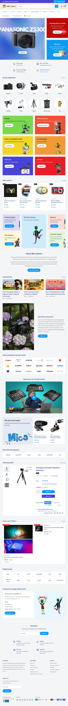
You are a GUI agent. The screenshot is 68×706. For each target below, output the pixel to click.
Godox (39, 454)
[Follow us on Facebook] (17, 700)
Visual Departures (24, 199)
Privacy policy (53, 671)
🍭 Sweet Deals (16, 15)
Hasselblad (39, 574)
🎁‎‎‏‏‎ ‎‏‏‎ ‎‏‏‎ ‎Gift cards (27, 15)
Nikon (60, 574)
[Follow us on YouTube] (27, 700)
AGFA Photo (37, 199)
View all (64, 77)
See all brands (60, 580)
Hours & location (34, 667)
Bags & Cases (6, 15)
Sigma (18, 580)
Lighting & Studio (35, 11)
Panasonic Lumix (8, 580)
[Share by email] (62, 513)
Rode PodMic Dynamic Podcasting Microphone (55, 437)
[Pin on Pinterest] (57, 513)
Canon (7, 574)
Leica (49, 574)
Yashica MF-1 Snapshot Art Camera (9, 201)
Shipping (52, 667)
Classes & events (34, 671)
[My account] (61, 6)
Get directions (10, 613)
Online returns (53, 663)
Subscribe (44, 633)
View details (63, 462)
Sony (29, 580)
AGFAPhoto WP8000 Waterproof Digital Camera (57, 201)
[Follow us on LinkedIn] (32, 700)
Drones (51, 11)
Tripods (44, 11)
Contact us (32, 665)
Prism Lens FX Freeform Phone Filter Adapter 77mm (54, 528)
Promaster (38, 475)
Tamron (39, 580)
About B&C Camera (34, 270)
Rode (35, 434)
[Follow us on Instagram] (22, 700)
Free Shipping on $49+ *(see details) (10, 1)
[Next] (65, 86)
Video (19, 11)
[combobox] (36, 6)
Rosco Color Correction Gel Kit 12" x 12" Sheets (25, 201)
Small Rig (8, 454)
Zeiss (49, 580)
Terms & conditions (54, 669)
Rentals (32, 669)
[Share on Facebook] (55, 513)
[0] (64, 6)
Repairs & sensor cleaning (36, 674)
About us (32, 663)
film (55, 319)
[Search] (56, 6)
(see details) (22, 644)
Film (58, 11)
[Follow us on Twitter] (20, 700)
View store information (52, 511)
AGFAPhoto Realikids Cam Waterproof (41, 201)
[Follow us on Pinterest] (25, 700)
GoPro (28, 574)
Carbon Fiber (57, 502)
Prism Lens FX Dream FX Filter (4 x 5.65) (13, 557)
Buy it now (48, 496)
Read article (43, 336)
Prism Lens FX (7, 555)
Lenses (12, 11)
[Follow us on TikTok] (30, 700)
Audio (25, 11)
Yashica (5, 199)
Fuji (18, 574)
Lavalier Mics (18, 454)
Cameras (5, 11)
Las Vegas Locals (60, 1)
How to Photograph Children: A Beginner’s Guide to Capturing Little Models (11, 294)
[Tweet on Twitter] (60, 513)
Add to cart (48, 491)
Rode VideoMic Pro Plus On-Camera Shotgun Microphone (40, 437)
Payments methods (54, 665)
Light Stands (50, 454)
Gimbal (28, 454)
